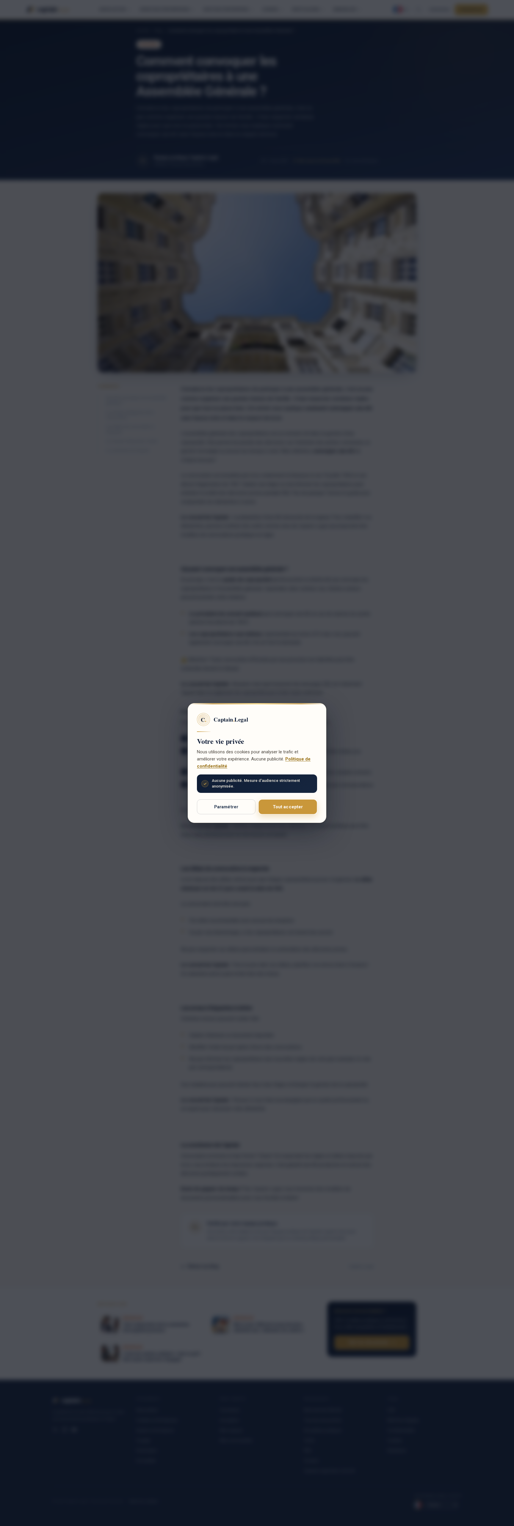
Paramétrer (226, 807)
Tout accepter (288, 807)
